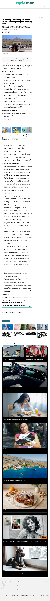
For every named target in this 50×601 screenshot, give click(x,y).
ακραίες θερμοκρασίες (17, 68)
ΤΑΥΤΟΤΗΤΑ (18, 595)
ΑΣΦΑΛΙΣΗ (18, 6)
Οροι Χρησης (47, 595)
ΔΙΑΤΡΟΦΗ (22, 6)
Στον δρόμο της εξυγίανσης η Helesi (9, 359)
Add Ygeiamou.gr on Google (16, 60)
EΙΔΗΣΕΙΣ (18, 581)
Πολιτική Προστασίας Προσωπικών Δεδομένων (36, 595)
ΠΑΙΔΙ (17, 589)
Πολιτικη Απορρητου (24, 595)
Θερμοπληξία (12, 312)
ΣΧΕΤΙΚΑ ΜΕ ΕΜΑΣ (12, 595)
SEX (17, 590)
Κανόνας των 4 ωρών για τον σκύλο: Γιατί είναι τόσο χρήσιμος (13, 573)
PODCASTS (26, 6)
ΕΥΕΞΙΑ (15, 6)
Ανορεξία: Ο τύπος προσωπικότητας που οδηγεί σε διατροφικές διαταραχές (15, 419)
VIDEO (17, 582)
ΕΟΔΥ (6, 312)
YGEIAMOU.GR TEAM (5, 29)
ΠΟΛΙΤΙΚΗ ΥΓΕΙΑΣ (5, 17)
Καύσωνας (19, 312)
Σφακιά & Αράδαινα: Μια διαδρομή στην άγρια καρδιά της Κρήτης (14, 480)
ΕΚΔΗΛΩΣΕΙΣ (18, 585)
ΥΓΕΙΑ (12, 6)
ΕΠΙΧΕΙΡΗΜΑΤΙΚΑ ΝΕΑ (19, 586)
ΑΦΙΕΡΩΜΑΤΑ (18, 588)
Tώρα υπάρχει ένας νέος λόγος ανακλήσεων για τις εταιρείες (13, 389)
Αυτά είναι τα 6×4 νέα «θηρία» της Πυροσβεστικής (35, 359)
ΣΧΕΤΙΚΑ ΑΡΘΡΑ (5, 320)
